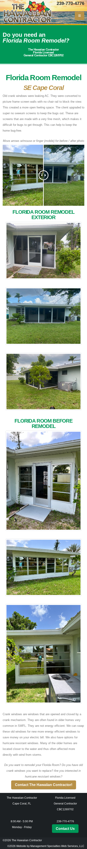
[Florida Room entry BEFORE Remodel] (43, 479)
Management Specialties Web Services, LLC (57, 846)
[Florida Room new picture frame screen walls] (43, 314)
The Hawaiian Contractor (27, 840)
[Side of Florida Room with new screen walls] (43, 379)
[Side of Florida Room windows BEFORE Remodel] (43, 652)
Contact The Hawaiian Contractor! (43, 785)
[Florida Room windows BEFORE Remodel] (43, 565)
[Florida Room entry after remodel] (43, 248)
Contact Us (65, 829)
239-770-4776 (70, 3)
